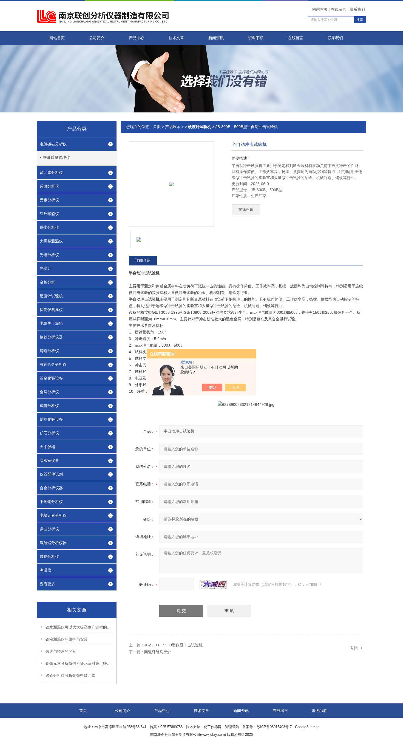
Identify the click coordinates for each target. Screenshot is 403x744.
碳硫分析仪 (49, 186)
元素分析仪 (49, 200)
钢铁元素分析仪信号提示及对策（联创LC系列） (80, 663)
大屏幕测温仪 (51, 241)
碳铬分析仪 (49, 556)
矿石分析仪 (49, 433)
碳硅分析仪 (49, 529)
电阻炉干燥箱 (51, 323)
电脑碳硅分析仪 (53, 144)
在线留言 (338, 9)
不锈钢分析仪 (51, 501)
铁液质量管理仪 (56, 157)
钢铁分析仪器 (51, 337)
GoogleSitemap (307, 727)
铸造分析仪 (49, 351)
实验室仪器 (49, 460)
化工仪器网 (213, 727)
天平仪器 (47, 447)
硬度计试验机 (51, 296)
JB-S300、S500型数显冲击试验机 (173, 645)
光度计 (45, 268)
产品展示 (172, 127)
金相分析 (47, 282)
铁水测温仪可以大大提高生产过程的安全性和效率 (80, 627)
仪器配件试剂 (51, 474)
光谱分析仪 (49, 255)
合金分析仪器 (51, 488)
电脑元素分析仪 (53, 515)
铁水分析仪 (49, 227)
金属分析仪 (49, 392)
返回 (354, 648)
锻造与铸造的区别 (61, 651)
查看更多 (47, 584)
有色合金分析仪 (53, 364)
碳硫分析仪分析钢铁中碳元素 (70, 675)
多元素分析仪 (51, 172)
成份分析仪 (49, 405)
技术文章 (176, 38)
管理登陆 (232, 727)
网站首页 (320, 9)
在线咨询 (246, 210)
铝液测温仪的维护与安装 (67, 639)
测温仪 (45, 570)
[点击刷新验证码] (213, 584)
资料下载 (255, 38)
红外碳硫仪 (49, 213)
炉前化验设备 (51, 419)
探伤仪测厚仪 (51, 309)
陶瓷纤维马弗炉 (157, 652)
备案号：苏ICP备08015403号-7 (267, 727)
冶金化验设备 (51, 378)
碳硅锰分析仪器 (53, 543)
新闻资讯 (216, 38)
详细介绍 (143, 260)
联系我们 (357, 9)
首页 (157, 127)
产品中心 (136, 38)
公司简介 (96, 38)
